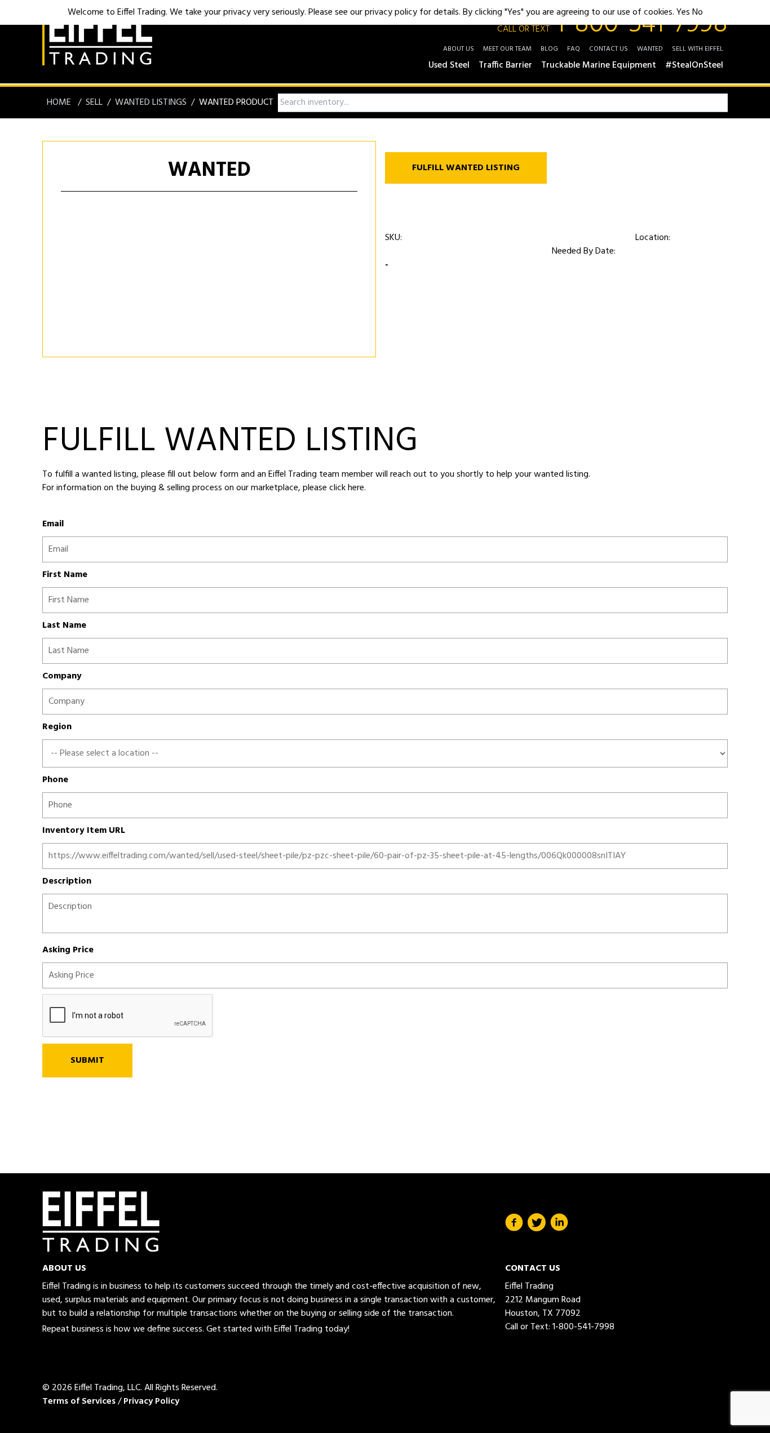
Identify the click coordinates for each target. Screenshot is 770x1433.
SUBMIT (87, 1060)
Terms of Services (79, 1401)
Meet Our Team (507, 49)
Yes (683, 12)
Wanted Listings (151, 102)
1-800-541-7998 (612, 24)
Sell (94, 102)
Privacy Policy (151, 1401)
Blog (549, 49)
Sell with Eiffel (697, 49)
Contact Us (608, 49)
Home (60, 102)
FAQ (573, 49)
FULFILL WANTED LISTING (466, 168)
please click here (332, 488)
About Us (458, 49)
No (697, 12)
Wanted (650, 49)
